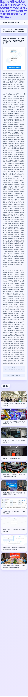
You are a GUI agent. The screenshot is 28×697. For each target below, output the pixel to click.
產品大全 (10, 29)
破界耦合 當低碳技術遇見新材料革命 (12, 458)
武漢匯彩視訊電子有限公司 (10, 22)
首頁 (4, 29)
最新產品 (5, 386)
